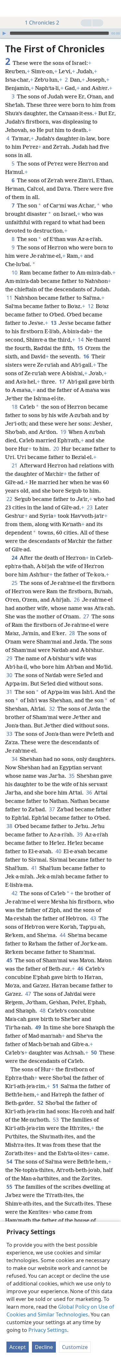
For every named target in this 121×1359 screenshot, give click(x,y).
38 (9, 826)
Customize (75, 1347)
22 (9, 499)
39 (80, 834)
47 (28, 993)
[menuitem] (9, 8)
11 (9, 297)
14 (81, 339)
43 (93, 918)
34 (15, 759)
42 (15, 893)
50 (94, 1052)
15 (80, 348)
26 (77, 599)
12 (91, 306)
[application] (60, 33)
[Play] (4, 33)
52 (40, 1102)
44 (63, 935)
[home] (9, 8)
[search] (113, 8)
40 (58, 851)
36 (89, 792)
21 (15, 465)
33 (9, 733)
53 (56, 1119)
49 (38, 1027)
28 (72, 633)
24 (15, 557)
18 (15, 406)
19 (63, 431)
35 (72, 775)
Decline (44, 1347)
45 (9, 960)
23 (90, 507)
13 (54, 322)
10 (15, 272)
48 (43, 1010)
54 (9, 1161)
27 (86, 616)
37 (52, 809)
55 (9, 1186)
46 (80, 968)
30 (9, 675)
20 (56, 448)
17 (62, 381)
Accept (17, 1347)
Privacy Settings (47, 1330)
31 (9, 691)
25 (15, 582)
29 (9, 658)
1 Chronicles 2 (42, 22)
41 (34, 868)
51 (56, 1086)
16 (86, 356)
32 (52, 708)
